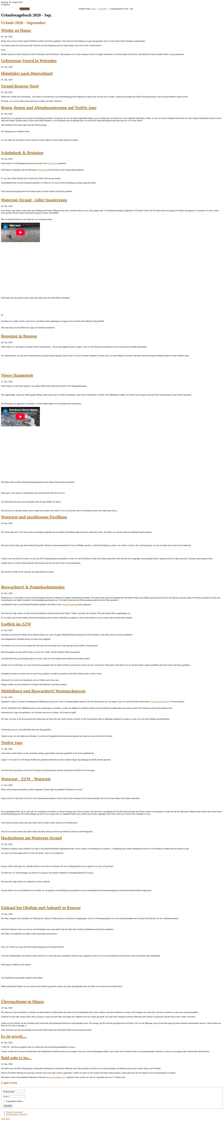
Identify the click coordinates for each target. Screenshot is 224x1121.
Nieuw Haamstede (17, 375)
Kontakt (69, 9)
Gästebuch (59, 9)
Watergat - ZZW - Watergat (26, 778)
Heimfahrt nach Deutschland (27, 73)
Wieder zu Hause (16, 30)
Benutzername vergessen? (16, 1114)
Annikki (16, 9)
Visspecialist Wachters (159, 701)
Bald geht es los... (16, 1057)
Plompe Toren (52, 163)
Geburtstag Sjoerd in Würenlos (29, 60)
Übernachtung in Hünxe (22, 1001)
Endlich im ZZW (16, 624)
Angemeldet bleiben (14, 1101)
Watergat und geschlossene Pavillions (34, 517)
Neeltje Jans (12, 742)
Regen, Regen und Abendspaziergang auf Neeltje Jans (48, 107)
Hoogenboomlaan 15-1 (56, 1077)
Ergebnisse (35, 9)
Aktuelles (25, 9)
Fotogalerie (47, 9)
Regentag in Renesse (19, 336)
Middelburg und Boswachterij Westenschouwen (43, 691)
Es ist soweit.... (14, 1036)
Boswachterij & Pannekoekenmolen (33, 587)
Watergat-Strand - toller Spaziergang (34, 199)
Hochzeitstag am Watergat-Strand (31, 837)
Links (75, 9)
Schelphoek (42, 170)
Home (9, 9)
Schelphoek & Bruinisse (22, 152)
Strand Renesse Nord (19, 86)
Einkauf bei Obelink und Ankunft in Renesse (41, 907)
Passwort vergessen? (14, 1112)
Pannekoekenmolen (70, 604)
